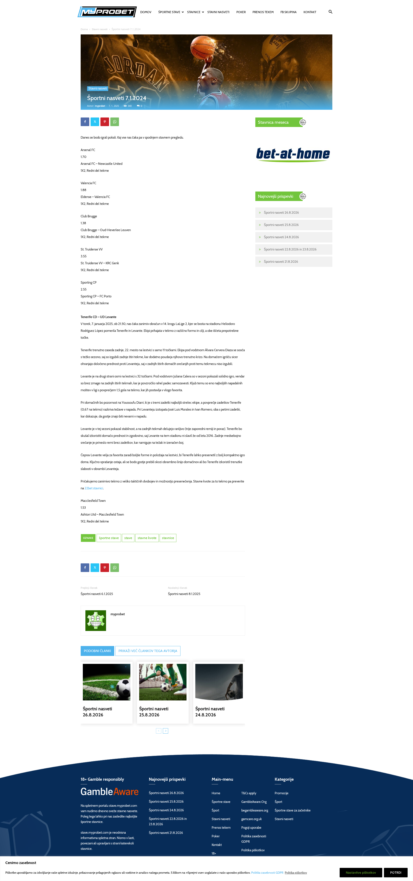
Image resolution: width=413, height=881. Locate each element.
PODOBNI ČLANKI (97, 651)
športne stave (109, 538)
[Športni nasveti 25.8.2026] (163, 682)
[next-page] (165, 731)
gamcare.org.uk (251, 819)
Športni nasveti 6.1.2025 (97, 594)
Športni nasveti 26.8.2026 (281, 213)
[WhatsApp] (114, 121)
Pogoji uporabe (251, 828)
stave (128, 538)
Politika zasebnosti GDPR (267, 873)
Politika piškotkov (296, 873)
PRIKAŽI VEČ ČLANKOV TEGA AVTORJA (148, 651)
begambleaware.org (254, 810)
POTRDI (395, 872)
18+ (214, 853)
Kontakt (310, 12)
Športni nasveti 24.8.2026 (281, 237)
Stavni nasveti (218, 12)
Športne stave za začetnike (293, 810)
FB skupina (288, 12)
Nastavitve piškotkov (361, 872)
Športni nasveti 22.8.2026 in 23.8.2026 (290, 249)
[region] (206, 868)
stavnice (168, 538)
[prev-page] (158, 731)
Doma (84, 29)
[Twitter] (95, 121)
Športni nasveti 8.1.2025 (184, 594)
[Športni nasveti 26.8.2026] (106, 682)
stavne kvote (147, 538)
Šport (215, 810)
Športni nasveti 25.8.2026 (281, 225)
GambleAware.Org (254, 802)
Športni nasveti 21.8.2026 (281, 262)
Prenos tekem (263, 12)
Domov (145, 12)
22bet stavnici (94, 488)
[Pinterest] (104, 121)
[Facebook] (85, 121)
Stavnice (193, 12)
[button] (330, 12)
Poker (241, 12)
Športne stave (169, 12)
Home (216, 793)
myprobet (100, 105)
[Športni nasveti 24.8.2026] (219, 682)
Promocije (281, 793)
